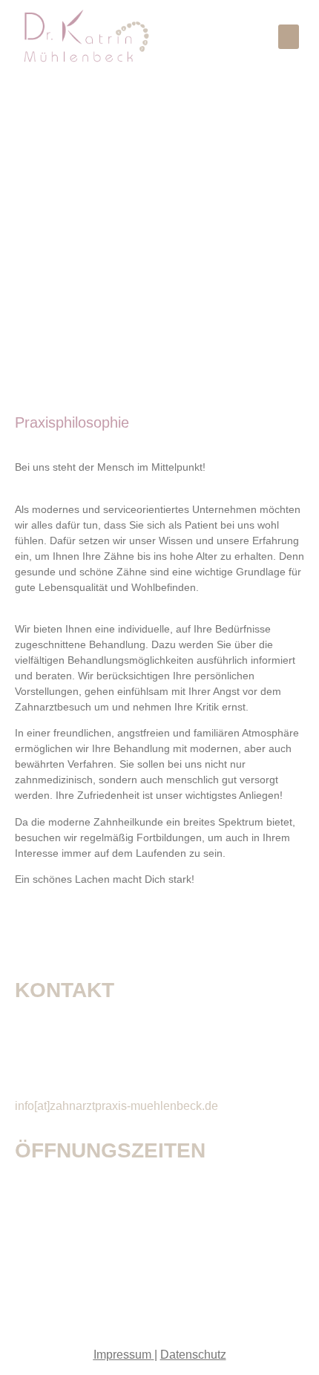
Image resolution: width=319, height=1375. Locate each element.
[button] (288, 37)
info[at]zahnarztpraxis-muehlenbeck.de (116, 1106)
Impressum (122, 1354)
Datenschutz (193, 1354)
